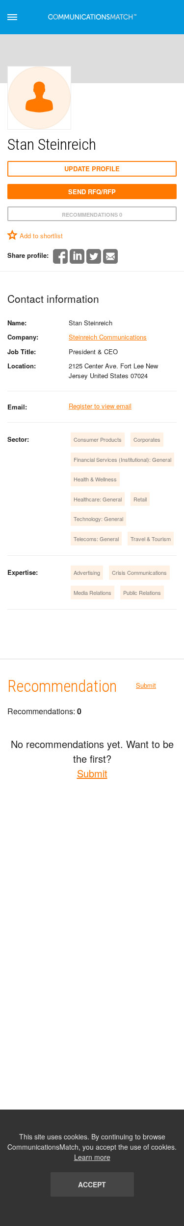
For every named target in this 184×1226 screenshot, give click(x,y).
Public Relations (142, 592)
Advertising (87, 572)
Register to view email (100, 405)
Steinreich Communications (108, 336)
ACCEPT (92, 1184)
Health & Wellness (95, 479)
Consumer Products (98, 439)
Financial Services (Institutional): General (122, 459)
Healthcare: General (98, 499)
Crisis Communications (139, 572)
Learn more (92, 1157)
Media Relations (92, 592)
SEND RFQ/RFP (92, 191)
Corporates (146, 439)
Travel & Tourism (151, 539)
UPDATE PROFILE (92, 168)
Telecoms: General (96, 539)
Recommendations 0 (92, 214)
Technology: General (98, 518)
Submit (146, 685)
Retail (140, 499)
